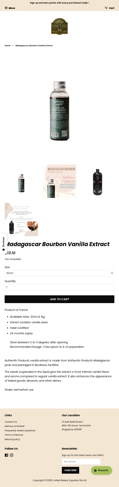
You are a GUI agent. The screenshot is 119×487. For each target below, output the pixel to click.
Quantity (10, 281)
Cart (111, 7)
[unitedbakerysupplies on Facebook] (6, 455)
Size (7, 267)
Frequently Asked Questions (20, 430)
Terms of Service (14, 434)
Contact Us (11, 421)
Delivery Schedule (14, 426)
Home (8, 45)
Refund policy (12, 439)
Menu (11, 7)
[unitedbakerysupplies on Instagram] (11, 455)
